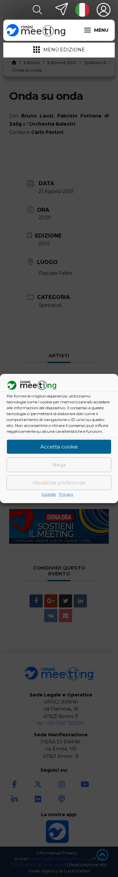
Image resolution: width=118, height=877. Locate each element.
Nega (59, 465)
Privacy (66, 494)
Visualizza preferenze (59, 483)
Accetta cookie (59, 447)
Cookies (48, 494)
